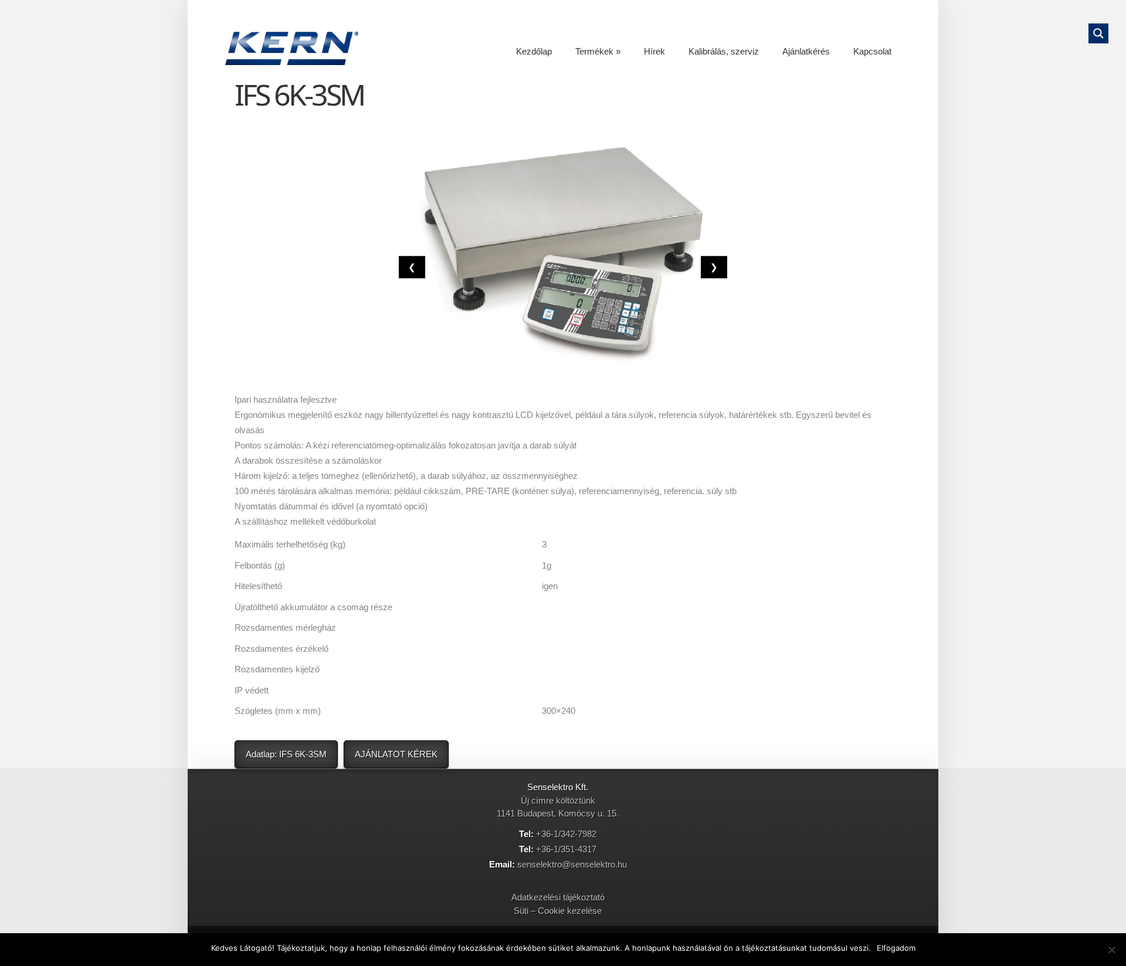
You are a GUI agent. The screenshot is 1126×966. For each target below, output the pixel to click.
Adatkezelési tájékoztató (558, 897)
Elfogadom (896, 948)
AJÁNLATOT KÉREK (396, 754)
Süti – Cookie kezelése (558, 911)
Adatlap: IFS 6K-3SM (286, 754)
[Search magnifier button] (1098, 33)
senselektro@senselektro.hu (572, 864)
